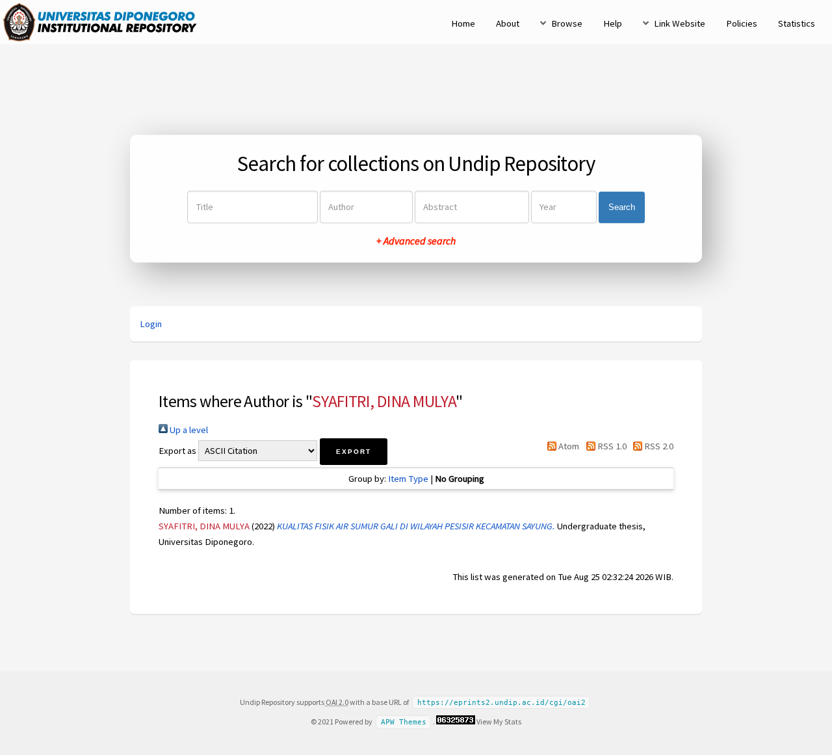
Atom (567, 446)
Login (151, 324)
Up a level (188, 430)
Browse (566, 23)
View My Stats (498, 721)
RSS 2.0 (657, 446)
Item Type (408, 478)
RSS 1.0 (610, 446)
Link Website (679, 23)
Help (612, 23)
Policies (741, 23)
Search (621, 207)
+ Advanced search (416, 241)
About (507, 23)
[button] (353, 451)
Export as (177, 451)
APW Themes (403, 722)
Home (463, 23)
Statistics (796, 23)
